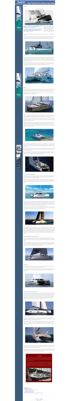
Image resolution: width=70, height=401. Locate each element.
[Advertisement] (18, 49)
